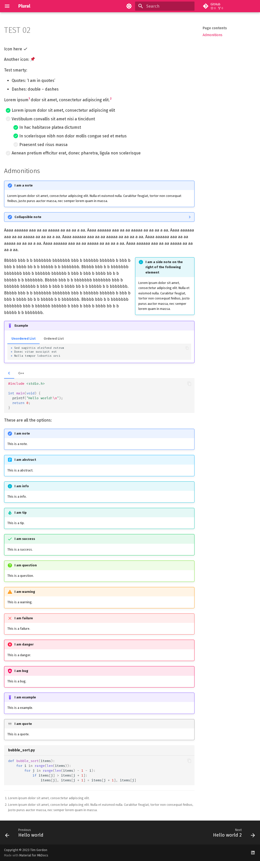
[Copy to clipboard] (187, 348)
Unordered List (23, 338)
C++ (21, 373)
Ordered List (54, 338)
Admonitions (212, 35)
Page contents (215, 28)
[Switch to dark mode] (129, 6)
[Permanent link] (35, 31)
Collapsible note (27, 217)
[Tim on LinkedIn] (253, 853)
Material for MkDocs (33, 855)
